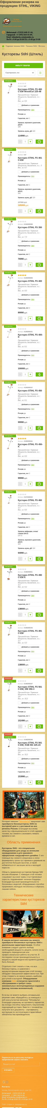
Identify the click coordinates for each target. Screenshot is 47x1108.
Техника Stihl (31, 46)
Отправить (8, 1070)
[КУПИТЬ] (39, 374)
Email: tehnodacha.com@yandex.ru (20, 37)
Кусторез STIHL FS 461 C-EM (30, 159)
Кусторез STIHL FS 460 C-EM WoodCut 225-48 (30, 90)
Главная (3, 46)
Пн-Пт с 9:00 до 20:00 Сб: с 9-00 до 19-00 (23, 39)
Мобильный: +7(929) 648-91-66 (20, 32)
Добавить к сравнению (30, 105)
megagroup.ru (21, 1104)
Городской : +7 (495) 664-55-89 (19, 35)
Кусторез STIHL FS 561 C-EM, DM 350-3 (30, 688)
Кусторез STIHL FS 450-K (30, 445)
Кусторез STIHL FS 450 (30, 390)
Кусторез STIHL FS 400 (30, 281)
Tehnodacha (24, 821)
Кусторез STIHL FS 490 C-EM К (30, 576)
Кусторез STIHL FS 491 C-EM (30, 632)
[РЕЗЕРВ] (39, 142)
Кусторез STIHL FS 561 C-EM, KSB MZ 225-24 (30, 744)
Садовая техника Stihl (15, 46)
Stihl (32, 110)
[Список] (40, 72)
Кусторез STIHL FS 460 (30, 500)
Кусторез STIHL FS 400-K (30, 336)
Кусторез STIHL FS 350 (30, 227)
